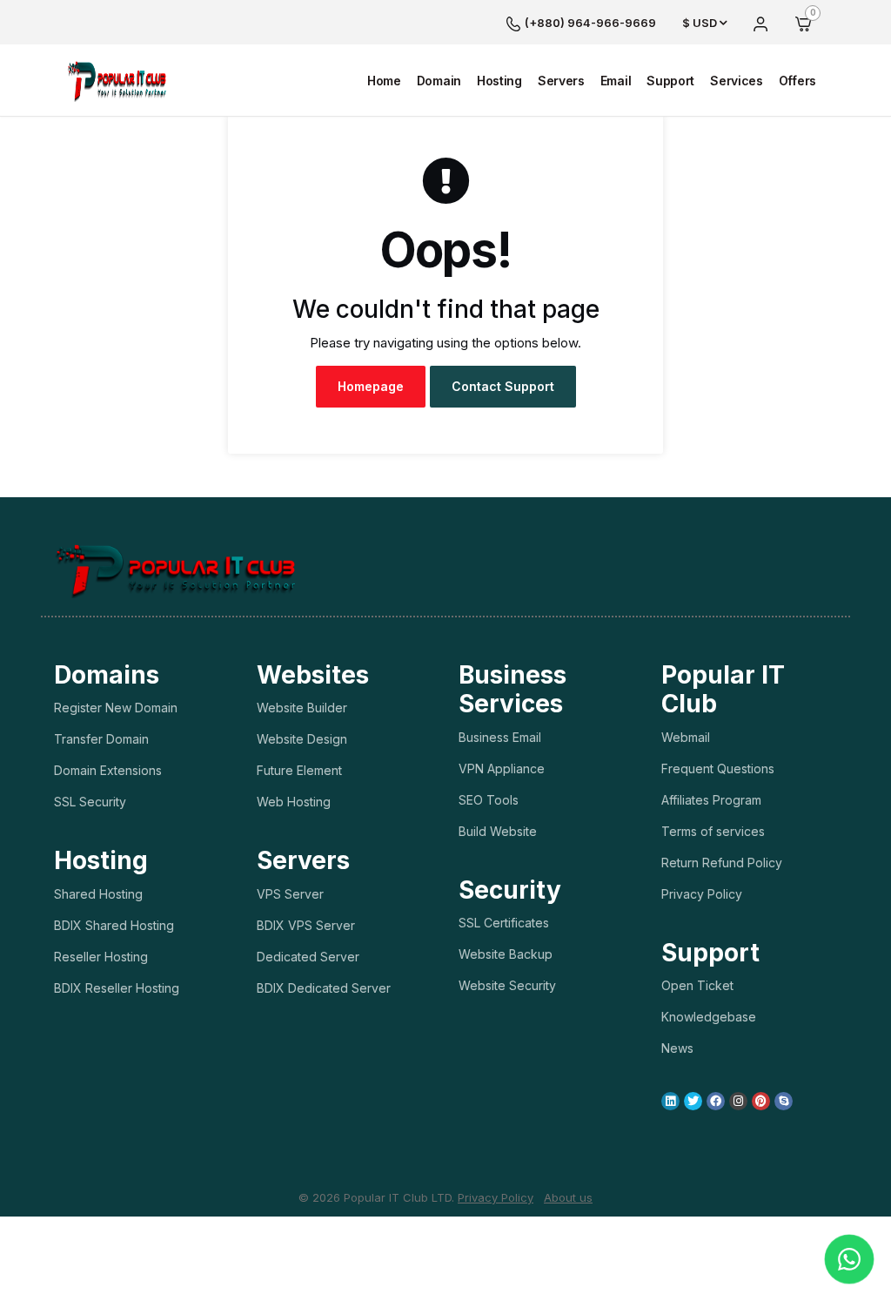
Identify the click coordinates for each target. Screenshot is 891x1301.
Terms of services (713, 831)
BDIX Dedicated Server (324, 988)
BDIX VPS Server (306, 925)
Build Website (498, 831)
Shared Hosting (98, 893)
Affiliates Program (711, 799)
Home (384, 80)
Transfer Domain (101, 738)
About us (568, 1197)
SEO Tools (489, 799)
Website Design (302, 738)
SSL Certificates (504, 922)
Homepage (371, 386)
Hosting (499, 80)
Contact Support (503, 386)
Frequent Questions (717, 768)
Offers (797, 80)
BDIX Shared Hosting (114, 925)
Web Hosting (294, 801)
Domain (439, 80)
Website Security (507, 985)
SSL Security (90, 801)
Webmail (685, 737)
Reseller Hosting (101, 956)
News (677, 1048)
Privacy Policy (701, 893)
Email (616, 80)
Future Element (299, 770)
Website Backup (506, 954)
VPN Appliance (502, 768)
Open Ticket (697, 985)
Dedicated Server (308, 956)
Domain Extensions (108, 770)
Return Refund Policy (721, 862)
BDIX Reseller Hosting (116, 988)
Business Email (500, 737)
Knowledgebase (708, 1016)
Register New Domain (116, 707)
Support (670, 80)
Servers (561, 80)
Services (736, 80)
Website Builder (302, 707)
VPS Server (290, 893)
